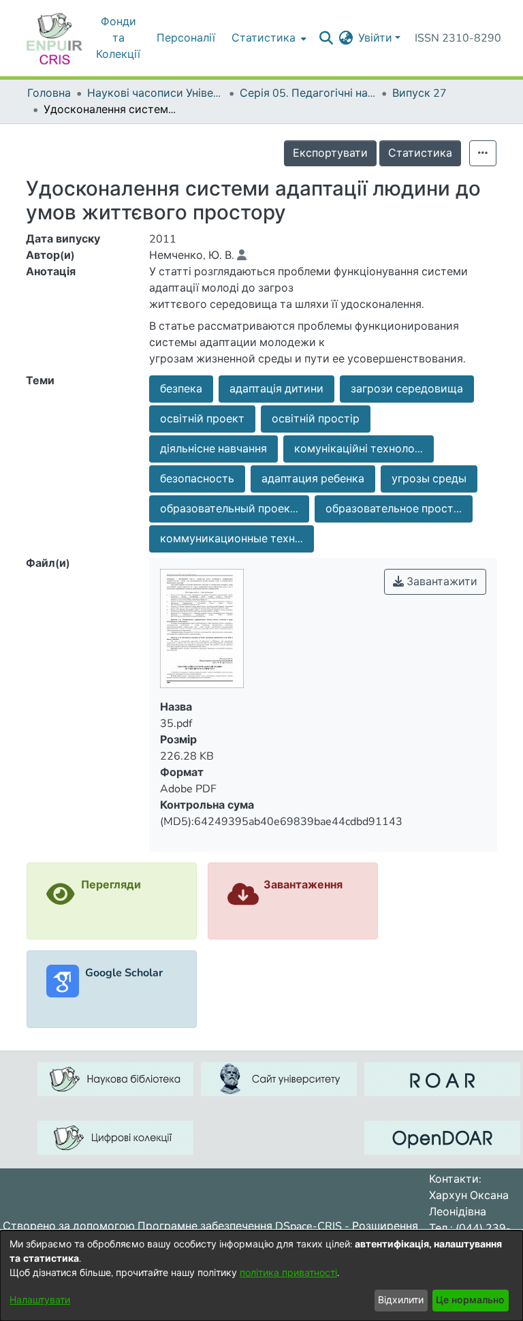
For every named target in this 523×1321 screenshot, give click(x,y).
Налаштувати (40, 1300)
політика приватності (288, 1272)
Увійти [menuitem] (375, 38)
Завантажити (440, 581)
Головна (49, 93)
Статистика (420, 153)
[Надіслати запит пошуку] (325, 38)
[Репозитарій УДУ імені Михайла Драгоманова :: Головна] (54, 38)
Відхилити (401, 1300)
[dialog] (261, 1275)
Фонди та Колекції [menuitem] (118, 38)
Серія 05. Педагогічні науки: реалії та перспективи (308, 93)
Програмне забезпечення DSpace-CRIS (240, 1226)
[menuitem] (345, 38)
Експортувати (330, 153)
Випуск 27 (419, 93)
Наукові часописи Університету (155, 93)
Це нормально (470, 1300)
